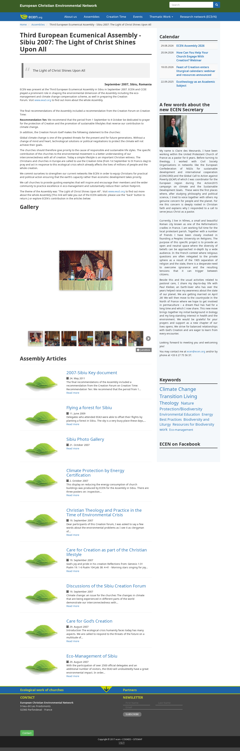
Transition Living (178, 396)
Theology (169, 403)
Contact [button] (26, 733)
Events (137, 17)
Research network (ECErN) (198, 17)
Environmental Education (180, 414)
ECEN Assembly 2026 (190, 46)
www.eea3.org (42, 100)
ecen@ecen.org (196, 351)
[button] (120, 690)
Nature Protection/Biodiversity (181, 406)
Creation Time (116, 17)
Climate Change (178, 389)
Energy (207, 414)
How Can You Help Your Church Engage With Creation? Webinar (192, 56)
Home (23, 24)
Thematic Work (160, 17)
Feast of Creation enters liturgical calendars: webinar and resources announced (195, 71)
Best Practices (171, 419)
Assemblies (91, 17)
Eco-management (181, 430)
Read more (72, 392)
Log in (122, 742)
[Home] (32, 16)
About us (70, 17)
